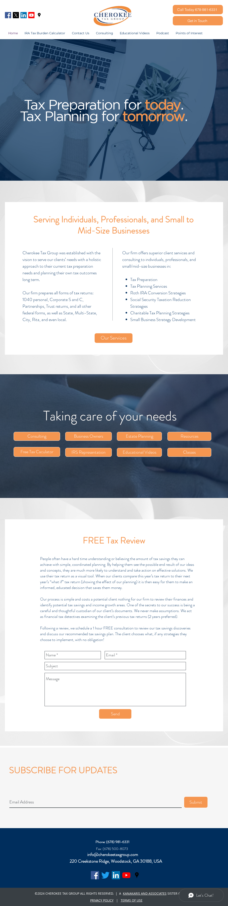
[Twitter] (105, 875)
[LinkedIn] (23, 15)
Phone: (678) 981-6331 (112, 841)
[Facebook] (8, 15)
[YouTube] (126, 875)
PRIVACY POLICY (102, 900)
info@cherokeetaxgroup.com (112, 854)
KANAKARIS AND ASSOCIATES (145, 893)
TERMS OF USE (131, 900)
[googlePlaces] (39, 15)
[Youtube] (31, 15)
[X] (16, 15)
